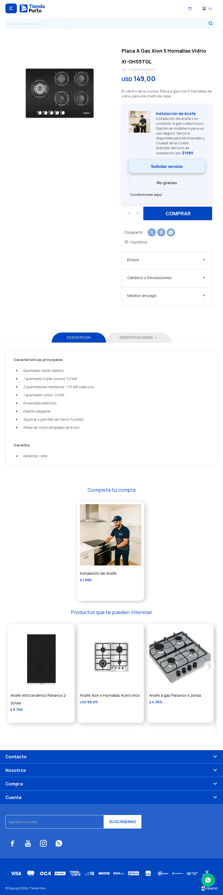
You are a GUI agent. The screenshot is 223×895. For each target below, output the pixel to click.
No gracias (167, 182)
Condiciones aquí (146, 194)
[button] (211, 23)
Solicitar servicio (167, 166)
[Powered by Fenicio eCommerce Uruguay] (209, 888)
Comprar (178, 213)
